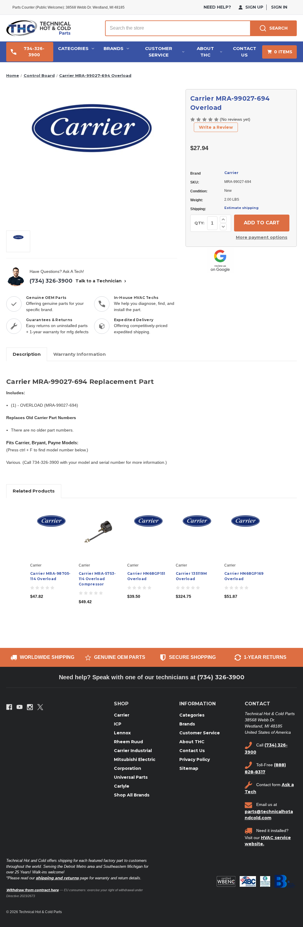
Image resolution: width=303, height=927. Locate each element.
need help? (217, 7)
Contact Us (244, 52)
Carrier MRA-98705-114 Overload (50, 576)
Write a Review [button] (216, 127)
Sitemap (188, 768)
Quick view (51, 526)
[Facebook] (9, 707)
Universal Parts (131, 777)
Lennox (122, 733)
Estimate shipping (241, 208)
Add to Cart (51, 537)
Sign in (279, 7)
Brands (113, 48)
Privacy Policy (194, 759)
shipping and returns (57, 878)
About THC (205, 52)
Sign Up (253, 7)
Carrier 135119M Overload (191, 576)
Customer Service (158, 52)
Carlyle (121, 786)
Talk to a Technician (99, 281)
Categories (73, 48)
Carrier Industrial (133, 750)
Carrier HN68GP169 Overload (243, 576)
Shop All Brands (131, 795)
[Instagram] (30, 707)
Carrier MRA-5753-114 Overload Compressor (97, 578)
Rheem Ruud (128, 741)
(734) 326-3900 (51, 281)
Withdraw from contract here (32, 890)
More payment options (261, 237)
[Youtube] (19, 707)
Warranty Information (79, 354)
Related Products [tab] (34, 491)
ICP (117, 724)
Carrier (231, 172)
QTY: (199, 223)
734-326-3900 (34, 51)
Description (27, 354)
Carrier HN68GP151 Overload (146, 576)
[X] (40, 707)
